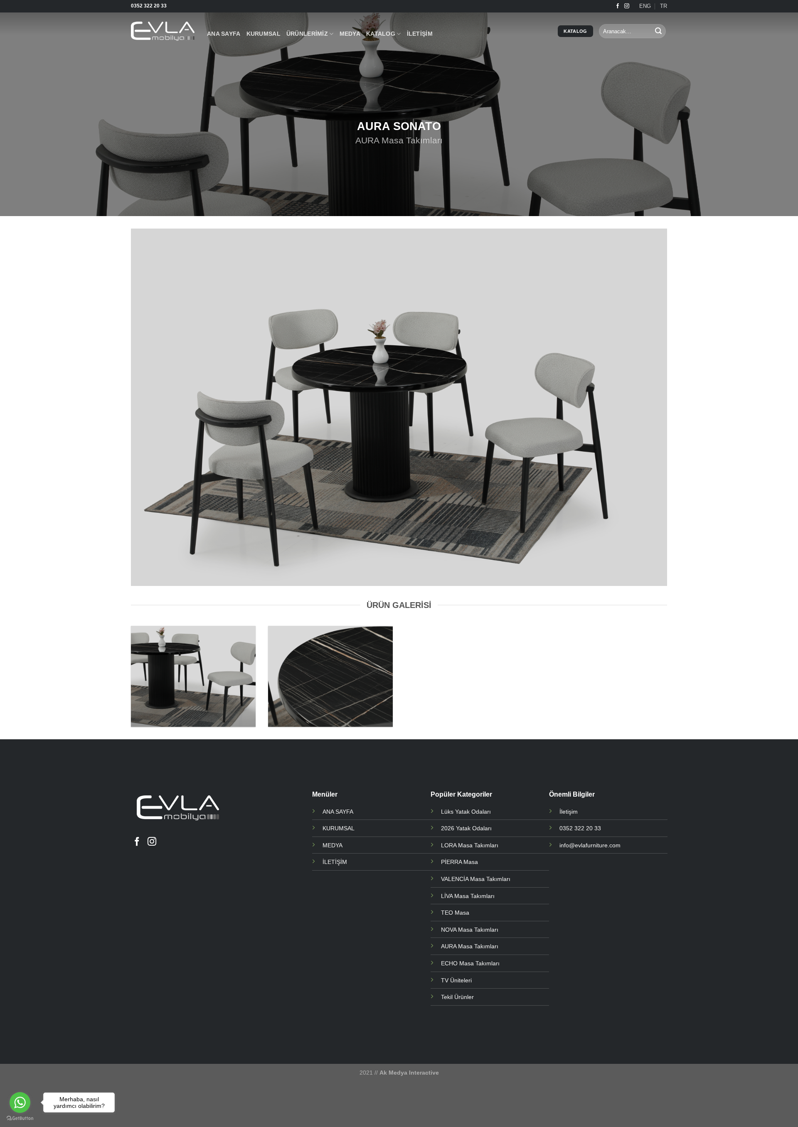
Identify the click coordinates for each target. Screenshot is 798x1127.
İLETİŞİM (420, 33)
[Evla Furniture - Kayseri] (163, 31)
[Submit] (658, 31)
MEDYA (350, 33)
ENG (645, 6)
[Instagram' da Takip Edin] (626, 6)
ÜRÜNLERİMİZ (307, 33)
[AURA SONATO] (193, 676)
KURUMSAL (263, 33)
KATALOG (380, 33)
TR (663, 6)
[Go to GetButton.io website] (20, 1118)
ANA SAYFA (224, 33)
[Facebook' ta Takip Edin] (617, 6)
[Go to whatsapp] (20, 1102)
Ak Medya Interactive (409, 1072)
